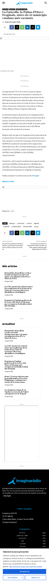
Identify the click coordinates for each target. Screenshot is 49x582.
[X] (17, 27)
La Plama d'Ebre (16, 226)
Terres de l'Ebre (21, 9)
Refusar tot (35, 577)
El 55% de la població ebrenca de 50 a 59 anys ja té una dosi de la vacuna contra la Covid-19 (12, 246)
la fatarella (6, 226)
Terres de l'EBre (27, 226)
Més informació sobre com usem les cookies (25, 566)
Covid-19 (12, 9)
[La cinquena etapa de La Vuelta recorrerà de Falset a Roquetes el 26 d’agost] (34, 393)
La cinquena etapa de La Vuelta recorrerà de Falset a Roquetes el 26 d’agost (16, 392)
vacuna (36, 226)
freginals (36, 223)
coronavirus (20, 223)
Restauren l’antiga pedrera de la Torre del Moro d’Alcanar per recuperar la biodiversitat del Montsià (18, 303)
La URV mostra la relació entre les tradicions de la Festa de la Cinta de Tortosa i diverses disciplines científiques (19, 289)
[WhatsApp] (22, 27)
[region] (24, 565)
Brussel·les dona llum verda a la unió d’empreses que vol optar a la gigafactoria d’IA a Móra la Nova (18, 276)
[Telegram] (38, 27)
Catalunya (12, 223)
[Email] (32, 27)
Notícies (5, 9)
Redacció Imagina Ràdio (12, 22)
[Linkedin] (27, 27)
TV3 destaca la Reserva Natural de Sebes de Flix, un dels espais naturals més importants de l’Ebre (37, 246)
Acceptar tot (24, 571)
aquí (37, 175)
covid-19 (29, 223)
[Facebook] (11, 27)
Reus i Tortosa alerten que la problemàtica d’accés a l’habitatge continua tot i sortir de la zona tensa (16, 379)
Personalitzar (13, 577)
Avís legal (7, 496)
